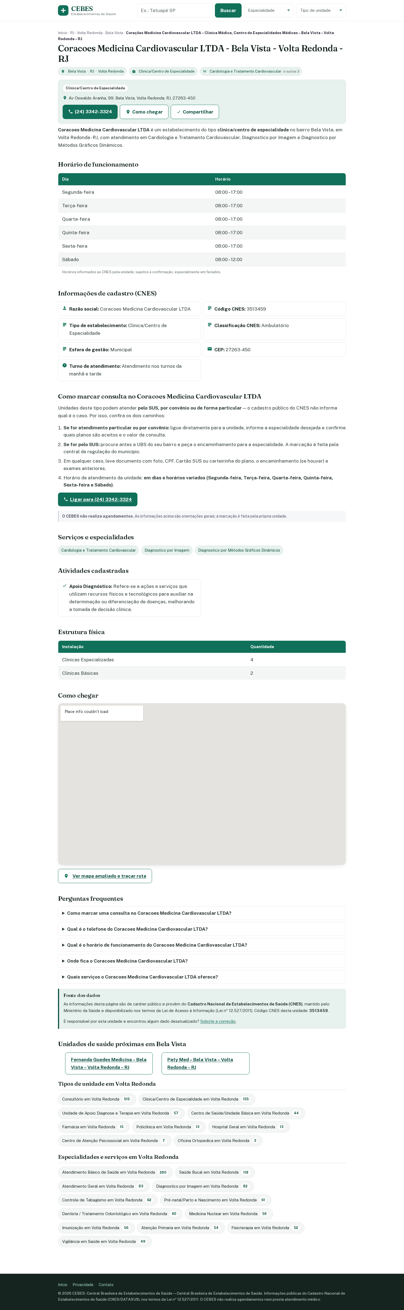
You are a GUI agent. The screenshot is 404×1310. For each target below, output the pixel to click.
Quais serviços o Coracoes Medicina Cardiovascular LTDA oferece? (142, 977)
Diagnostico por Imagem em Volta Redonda (201, 1186)
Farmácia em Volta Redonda (92, 1126)
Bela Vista (114, 33)
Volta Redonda (90, 33)
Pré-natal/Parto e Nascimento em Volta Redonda (214, 1200)
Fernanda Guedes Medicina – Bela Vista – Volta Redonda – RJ (108, 1063)
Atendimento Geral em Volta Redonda (102, 1186)
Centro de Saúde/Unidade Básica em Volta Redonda (245, 1113)
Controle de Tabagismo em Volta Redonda (106, 1200)
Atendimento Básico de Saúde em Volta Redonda (114, 1172)
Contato (106, 1284)
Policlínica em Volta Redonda (167, 1126)
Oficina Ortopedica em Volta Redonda (217, 1140)
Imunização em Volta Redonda (95, 1227)
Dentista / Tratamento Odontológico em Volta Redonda (119, 1213)
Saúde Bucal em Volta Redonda (213, 1172)
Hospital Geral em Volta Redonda (247, 1126)
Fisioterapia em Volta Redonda (264, 1227)
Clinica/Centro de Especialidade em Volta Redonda (196, 1099)
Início (62, 33)
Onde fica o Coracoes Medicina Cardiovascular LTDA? (127, 961)
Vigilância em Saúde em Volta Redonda (103, 1241)
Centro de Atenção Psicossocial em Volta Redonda (113, 1140)
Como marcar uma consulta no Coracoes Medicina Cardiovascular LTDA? (149, 913)
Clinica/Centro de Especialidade (167, 71)
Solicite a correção (218, 1021)
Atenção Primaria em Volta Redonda (179, 1227)
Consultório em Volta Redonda (96, 1099)
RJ (72, 33)
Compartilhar (198, 112)
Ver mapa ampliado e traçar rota (109, 876)
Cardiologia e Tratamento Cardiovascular (245, 71)
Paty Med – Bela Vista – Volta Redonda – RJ (200, 1063)
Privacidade (83, 1284)
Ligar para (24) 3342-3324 (101, 499)
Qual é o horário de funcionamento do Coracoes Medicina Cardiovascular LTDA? (157, 945)
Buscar (228, 10)
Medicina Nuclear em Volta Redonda (228, 1213)
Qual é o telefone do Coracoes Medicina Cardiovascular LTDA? (137, 929)
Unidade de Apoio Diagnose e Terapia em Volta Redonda (120, 1113)
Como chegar (147, 112)
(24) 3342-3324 (93, 111)
